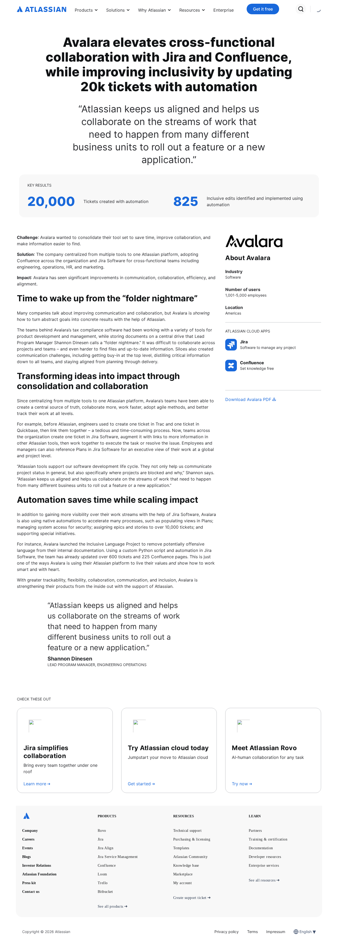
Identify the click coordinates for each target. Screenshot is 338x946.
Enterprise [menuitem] (223, 10)
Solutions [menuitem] (115, 10)
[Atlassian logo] (41, 9)
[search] (300, 9)
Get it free (263, 9)
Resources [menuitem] (189, 10)
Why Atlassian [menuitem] (152, 10)
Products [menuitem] (84, 10)
